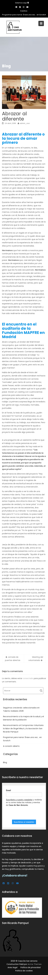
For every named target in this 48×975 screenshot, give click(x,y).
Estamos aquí (21, 2)
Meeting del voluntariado (35, 659)
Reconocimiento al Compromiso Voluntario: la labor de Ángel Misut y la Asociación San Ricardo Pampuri (23, 728)
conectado (28, 678)
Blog (5, 762)
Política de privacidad (31, 967)
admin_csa (25, 123)
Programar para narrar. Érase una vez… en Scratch (24, 14)
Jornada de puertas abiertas (12, 659)
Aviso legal (12, 967)
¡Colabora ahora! (14, 875)
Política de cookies (24, 970)
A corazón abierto (11, 746)
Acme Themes (34, 964)
